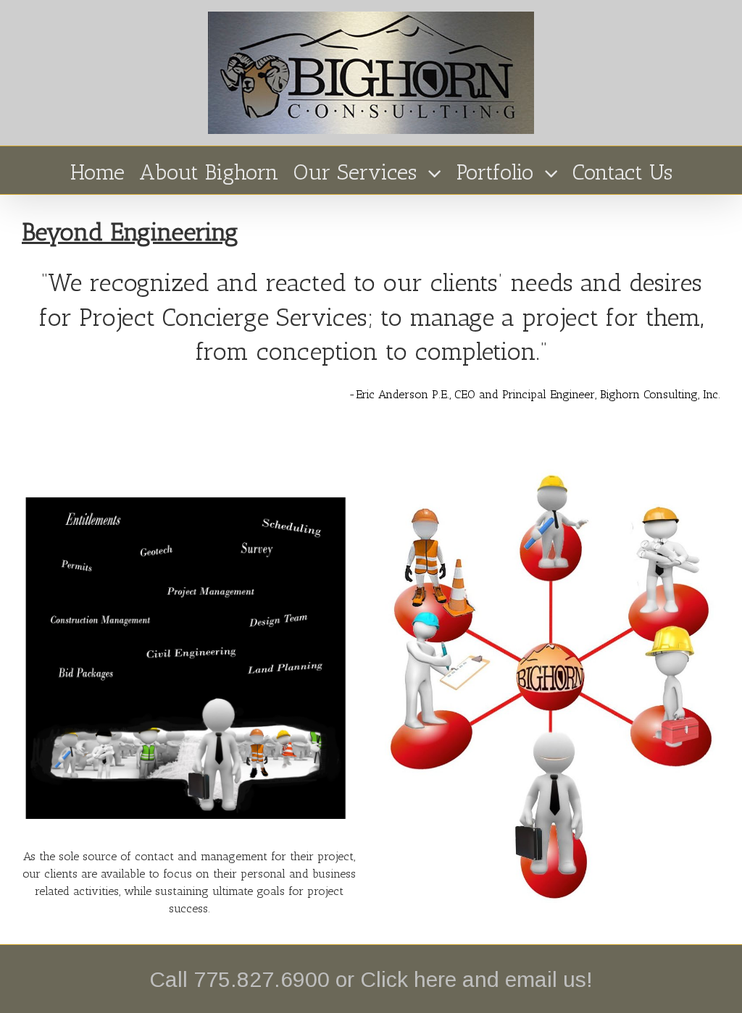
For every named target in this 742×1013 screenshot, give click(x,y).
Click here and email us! (476, 979)
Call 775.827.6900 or (254, 979)
